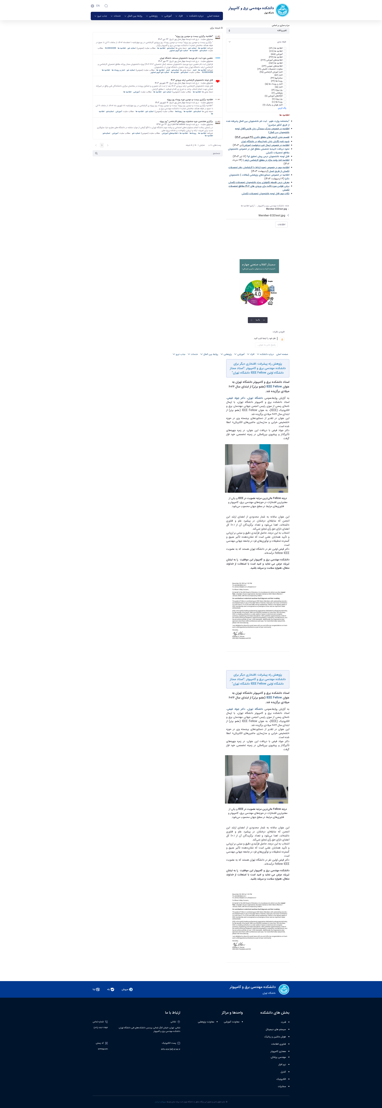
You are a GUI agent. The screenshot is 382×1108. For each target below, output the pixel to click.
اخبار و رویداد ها (118, 70)
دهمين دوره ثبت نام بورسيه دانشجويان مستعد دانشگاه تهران (186, 58)
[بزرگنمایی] (251, 320)
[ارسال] (96, 153)
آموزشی (136, 91)
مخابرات (282, 1087)
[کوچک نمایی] (264, 320)
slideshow (110, 48)
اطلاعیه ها (202, 48)
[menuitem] (213, 16)
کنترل (283, 1072)
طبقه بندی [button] (281, 41)
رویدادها (178, 111)
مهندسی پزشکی (278, 1057)
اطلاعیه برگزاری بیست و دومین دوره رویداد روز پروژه (190, 99)
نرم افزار (282, 1065)
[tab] (257, 42)
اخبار (194, 70)
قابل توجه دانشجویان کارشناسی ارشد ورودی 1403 (192, 80)
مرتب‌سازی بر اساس (280, 25)
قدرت (283, 1022)
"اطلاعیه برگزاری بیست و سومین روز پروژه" (194, 36)
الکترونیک (281, 1079)
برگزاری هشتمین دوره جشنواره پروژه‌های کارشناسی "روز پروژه (186, 121)
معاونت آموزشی (231, 1022)
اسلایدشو (171, 48)
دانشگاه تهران (255, 398)
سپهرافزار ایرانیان (160, 1101)
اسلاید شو (192, 48)
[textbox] (254, 338)
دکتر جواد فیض (236, 398)
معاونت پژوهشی (206, 1022)
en (98, 6)
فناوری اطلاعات (278, 1044)
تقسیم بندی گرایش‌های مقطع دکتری (271, 137)
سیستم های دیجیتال (276, 1030)
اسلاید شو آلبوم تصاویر (179, 50)
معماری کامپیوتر (278, 1051)
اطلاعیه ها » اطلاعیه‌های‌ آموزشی (175, 133)
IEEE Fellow (274, 386)
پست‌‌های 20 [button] (214, 145)
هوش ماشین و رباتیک (275, 1037)
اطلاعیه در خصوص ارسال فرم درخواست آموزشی (266, 145)
